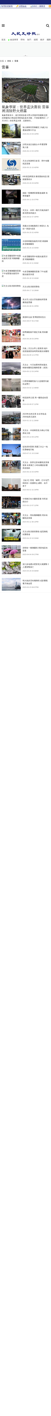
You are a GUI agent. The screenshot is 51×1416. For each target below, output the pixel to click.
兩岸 (42, 40)
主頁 (2, 61)
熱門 (29, 40)
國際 (49, 40)
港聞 (36, 40)
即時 (23, 40)
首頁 (3, 40)
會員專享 (14, 40)
